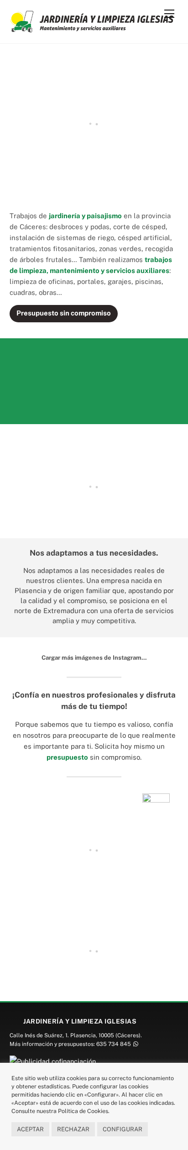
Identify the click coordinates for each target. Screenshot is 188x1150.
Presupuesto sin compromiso (63, 313)
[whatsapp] (134, 1044)
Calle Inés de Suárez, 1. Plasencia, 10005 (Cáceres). (76, 1035)
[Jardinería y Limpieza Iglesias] (92, 28)
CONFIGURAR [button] (122, 1129)
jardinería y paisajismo (85, 216)
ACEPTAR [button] (30, 1129)
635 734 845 (113, 1044)
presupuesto (67, 757)
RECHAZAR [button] (73, 1129)
